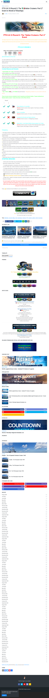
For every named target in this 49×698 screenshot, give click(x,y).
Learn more (8, 692)
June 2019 (24, 652)
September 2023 (24, 558)
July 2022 (24, 584)
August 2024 (24, 538)
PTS (27, 217)
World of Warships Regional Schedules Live (17, 402)
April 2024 (24, 546)
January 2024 (24, 551)
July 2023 (24, 562)
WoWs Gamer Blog (5, 664)
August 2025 (24, 516)
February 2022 (24, 593)
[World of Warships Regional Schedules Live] (5, 402)
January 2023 (24, 573)
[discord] (27, 684)
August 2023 (24, 560)
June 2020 (24, 630)
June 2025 (24, 520)
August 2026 (24, 494)
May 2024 (24, 544)
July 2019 (24, 650)
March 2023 (24, 569)
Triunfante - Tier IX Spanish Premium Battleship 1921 (24, 237)
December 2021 (24, 597)
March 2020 (24, 636)
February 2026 (24, 505)
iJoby (16, 664)
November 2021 (24, 599)
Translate (10, 256)
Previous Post (5, 247)
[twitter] (22, 684)
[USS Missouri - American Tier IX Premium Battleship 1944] (9, 230)
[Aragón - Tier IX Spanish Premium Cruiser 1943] (24, 447)
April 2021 (24, 612)
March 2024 (24, 547)
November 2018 (24, 661)
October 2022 (24, 579)
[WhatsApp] (23, 221)
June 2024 (24, 542)
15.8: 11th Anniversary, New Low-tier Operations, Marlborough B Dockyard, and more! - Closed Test (27, 396)
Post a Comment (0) (24, 244)
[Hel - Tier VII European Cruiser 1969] (5, 477)
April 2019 (24, 656)
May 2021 (24, 610)
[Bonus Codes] (24, 379)
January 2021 (24, 617)
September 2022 (24, 580)
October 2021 (24, 601)
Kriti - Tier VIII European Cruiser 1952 (16, 471)
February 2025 (24, 527)
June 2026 (24, 498)
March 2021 (24, 614)
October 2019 (24, 645)
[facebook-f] (19, 684)
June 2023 (24, 564)
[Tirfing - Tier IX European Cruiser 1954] (5, 465)
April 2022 (24, 590)
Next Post (44, 247)
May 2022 (24, 588)
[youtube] (24, 684)
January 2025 (24, 529)
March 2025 (24, 525)
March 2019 (24, 658)
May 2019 (24, 654)
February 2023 (24, 571)
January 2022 (24, 595)
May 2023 (24, 566)
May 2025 (24, 522)
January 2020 (24, 639)
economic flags (12, 217)
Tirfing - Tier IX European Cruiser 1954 (16, 465)
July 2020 (24, 628)
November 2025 (24, 511)
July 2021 (24, 606)
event (16, 217)
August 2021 (24, 604)
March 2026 (24, 503)
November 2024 (24, 533)
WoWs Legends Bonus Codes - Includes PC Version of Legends (18, 369)
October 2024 (24, 535)
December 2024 (24, 531)
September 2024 (24, 536)
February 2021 (24, 615)
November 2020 (24, 621)
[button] (1, 2)
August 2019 (24, 648)
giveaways (20, 217)
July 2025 (24, 518)
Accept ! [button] (4, 695)
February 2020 (24, 637)
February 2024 (24, 549)
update (33, 217)
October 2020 (24, 623)
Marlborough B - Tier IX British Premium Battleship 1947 (39, 237)
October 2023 (24, 557)
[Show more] (31, 221)
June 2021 (24, 608)
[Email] (28, 221)
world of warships (38, 217)
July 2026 (24, 496)
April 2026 (24, 502)
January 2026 (24, 507)
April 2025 (24, 524)
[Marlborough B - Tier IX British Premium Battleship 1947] (40, 230)
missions (24, 217)
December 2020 (24, 619)
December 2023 (24, 553)
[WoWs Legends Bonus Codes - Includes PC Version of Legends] (24, 361)
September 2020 (24, 625)
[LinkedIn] (26, 221)
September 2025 (24, 514)
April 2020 (24, 634)
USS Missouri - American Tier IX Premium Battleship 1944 (8, 237)
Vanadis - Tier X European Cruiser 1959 (17, 459)
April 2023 (24, 568)
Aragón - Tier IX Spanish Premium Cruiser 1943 (14, 455)
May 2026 (24, 500)
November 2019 (24, 643)
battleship (6, 217)
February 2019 (24, 659)
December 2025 (24, 509)
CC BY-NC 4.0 (26, 664)
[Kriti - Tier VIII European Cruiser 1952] (5, 471)
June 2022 (24, 586)
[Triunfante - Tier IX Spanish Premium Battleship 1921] (25, 230)
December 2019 (24, 641)
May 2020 (24, 632)
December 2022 (24, 575)
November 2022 (24, 577)
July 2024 (24, 540)
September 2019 (24, 647)
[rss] (30, 684)
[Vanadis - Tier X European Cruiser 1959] (5, 460)
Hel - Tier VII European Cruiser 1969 (16, 476)
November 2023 (24, 555)
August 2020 (24, 626)
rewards (30, 217)
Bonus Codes (5, 386)
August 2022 (24, 582)
